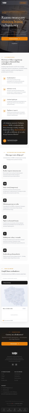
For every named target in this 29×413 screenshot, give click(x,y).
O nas (2, 373)
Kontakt (16, 380)
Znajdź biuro (14, 43)
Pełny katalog (7, 282)
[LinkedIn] (16, 364)
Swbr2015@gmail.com (8, 387)
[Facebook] (13, 364)
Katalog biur (17, 376)
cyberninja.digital (18, 403)
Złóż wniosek (13, 343)
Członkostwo (17, 373)
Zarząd (3, 376)
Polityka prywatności (11, 405)
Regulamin (19, 405)
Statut (2, 378)
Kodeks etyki (4, 380)
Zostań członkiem (13, 38)
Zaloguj (23, 2)
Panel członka (17, 378)
